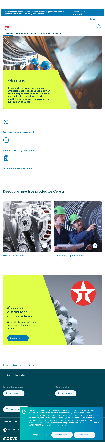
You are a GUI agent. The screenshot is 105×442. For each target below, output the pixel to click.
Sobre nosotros (21, 33)
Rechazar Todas (60, 435)
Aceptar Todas (82, 435)
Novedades (45, 33)
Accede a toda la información (80, 13)
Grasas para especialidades (69, 255)
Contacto (34, 33)
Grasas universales (13, 255)
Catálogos (56, 33)
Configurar (36, 435)
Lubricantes (8, 33)
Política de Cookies (56, 420)
